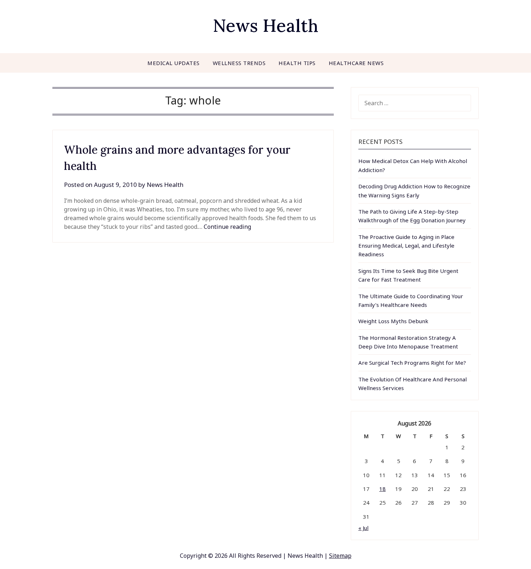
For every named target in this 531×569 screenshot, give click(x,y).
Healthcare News (356, 63)
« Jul (363, 527)
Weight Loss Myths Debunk (393, 321)
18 (382, 488)
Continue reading (227, 227)
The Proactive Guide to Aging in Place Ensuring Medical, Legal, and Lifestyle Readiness (406, 245)
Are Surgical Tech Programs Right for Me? (412, 362)
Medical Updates (173, 63)
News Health (265, 25)
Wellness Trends (239, 63)
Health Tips (297, 63)
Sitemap (340, 556)
